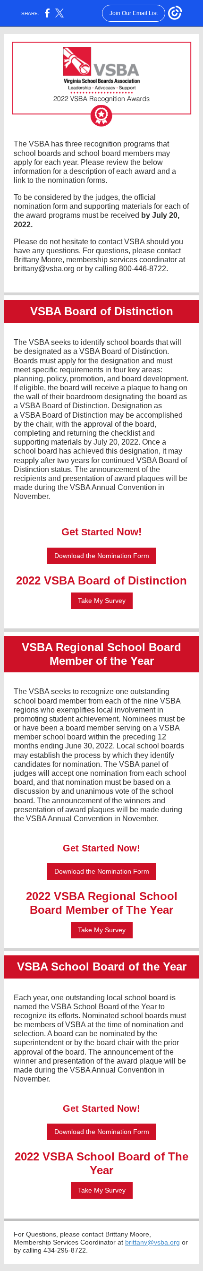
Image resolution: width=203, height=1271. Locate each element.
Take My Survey (102, 600)
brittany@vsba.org (152, 1242)
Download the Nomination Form (101, 555)
